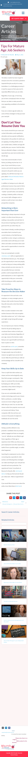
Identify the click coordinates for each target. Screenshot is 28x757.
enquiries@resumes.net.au (8, 732)
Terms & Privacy (14, 754)
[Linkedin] (6, 728)
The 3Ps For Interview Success (10, 601)
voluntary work (5, 256)
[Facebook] (9, 728)
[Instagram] (3, 728)
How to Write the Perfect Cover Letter (12, 563)
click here (18, 486)
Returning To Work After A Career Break (13, 582)
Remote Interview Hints (9, 544)
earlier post (14, 346)
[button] (23, 13)
